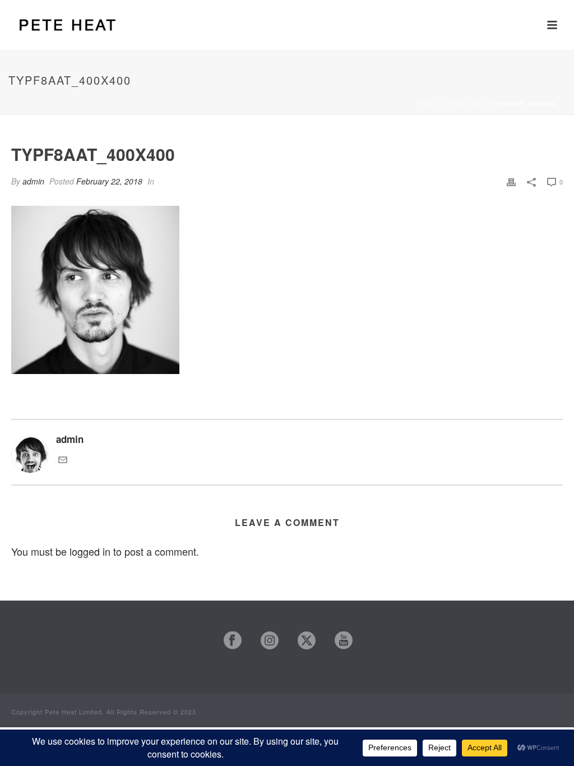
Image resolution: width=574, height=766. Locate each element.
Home (427, 104)
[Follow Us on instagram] (264, 640)
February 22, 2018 (109, 181)
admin (33, 181)
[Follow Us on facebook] (227, 640)
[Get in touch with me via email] (62, 460)
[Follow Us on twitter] (301, 640)
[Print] (511, 180)
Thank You (464, 104)
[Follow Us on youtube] (338, 640)
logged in (90, 551)
